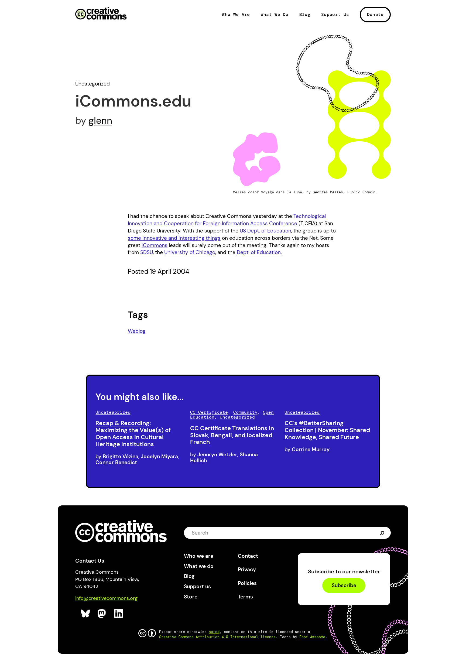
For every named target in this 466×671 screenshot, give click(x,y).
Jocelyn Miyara (159, 456)
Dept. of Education (259, 252)
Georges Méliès (328, 192)
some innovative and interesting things (174, 238)
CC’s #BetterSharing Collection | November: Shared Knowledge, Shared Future (327, 430)
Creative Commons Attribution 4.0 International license (217, 637)
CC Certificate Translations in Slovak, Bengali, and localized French (232, 435)
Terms (245, 596)
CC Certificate (209, 412)
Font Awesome (312, 637)
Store (190, 596)
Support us (197, 586)
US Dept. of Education (265, 230)
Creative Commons (101, 14)
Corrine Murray (311, 449)
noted (214, 631)
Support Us (335, 14)
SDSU (146, 252)
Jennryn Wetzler (217, 454)
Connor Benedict (116, 462)
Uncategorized (92, 83)
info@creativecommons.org (106, 598)
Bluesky (85, 613)
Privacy (247, 569)
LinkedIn (119, 613)
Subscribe (344, 585)
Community (245, 412)
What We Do (275, 14)
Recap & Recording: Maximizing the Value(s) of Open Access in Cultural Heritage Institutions (133, 433)
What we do (199, 566)
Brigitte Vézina (120, 456)
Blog (304, 14)
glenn (100, 120)
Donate (375, 14)
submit (382, 532)
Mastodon (102, 613)
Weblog (137, 331)
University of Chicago (189, 252)
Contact (248, 556)
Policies (247, 583)
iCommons (154, 245)
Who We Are (236, 14)
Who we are (198, 556)
